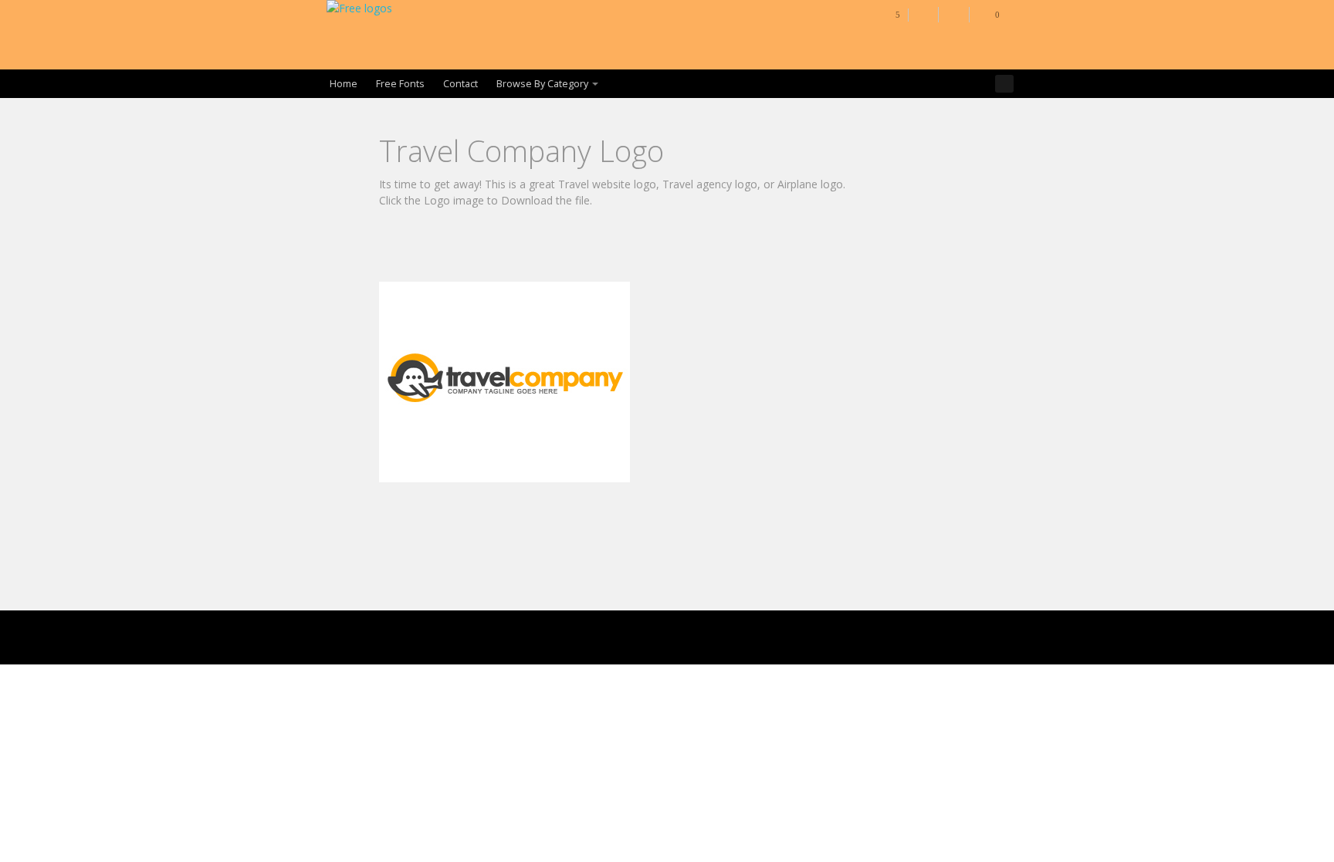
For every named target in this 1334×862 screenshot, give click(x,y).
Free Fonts (400, 83)
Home (343, 83)
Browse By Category (542, 83)
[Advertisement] (660, 243)
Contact (460, 83)
